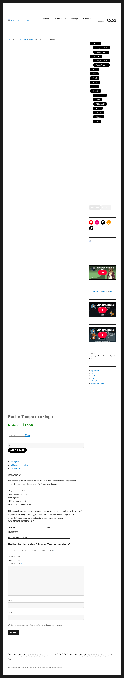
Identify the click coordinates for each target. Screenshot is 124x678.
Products (45, 18)
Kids (94, 86)
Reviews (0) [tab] (15, 468)
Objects (26, 39)
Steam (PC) (97, 291)
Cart (92, 373)
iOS (110, 291)
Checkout (94, 376)
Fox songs (73, 18)
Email (11, 612)
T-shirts (95, 43)
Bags (98, 99)
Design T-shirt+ (102, 60)
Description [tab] (14, 461)
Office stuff (100, 104)
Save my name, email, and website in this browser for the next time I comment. (36, 625)
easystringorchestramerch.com (18, 667)
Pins (97, 121)
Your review (15, 564)
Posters (33, 39)
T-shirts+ (96, 56)
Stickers (99, 117)
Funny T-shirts (101, 52)
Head (95, 78)
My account (87, 18)
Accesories (100, 95)
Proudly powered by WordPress (52, 667)
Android (105, 291)
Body (95, 69)
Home (10, 39)
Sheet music (60, 18)
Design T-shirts (101, 47)
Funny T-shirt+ (101, 65)
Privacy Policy (96, 381)
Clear (27, 434)
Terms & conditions (97, 383)
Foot (94, 73)
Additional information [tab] (19, 465)
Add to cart (17, 450)
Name (11, 600)
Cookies (93, 378)
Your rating (15, 557)
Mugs (98, 108)
